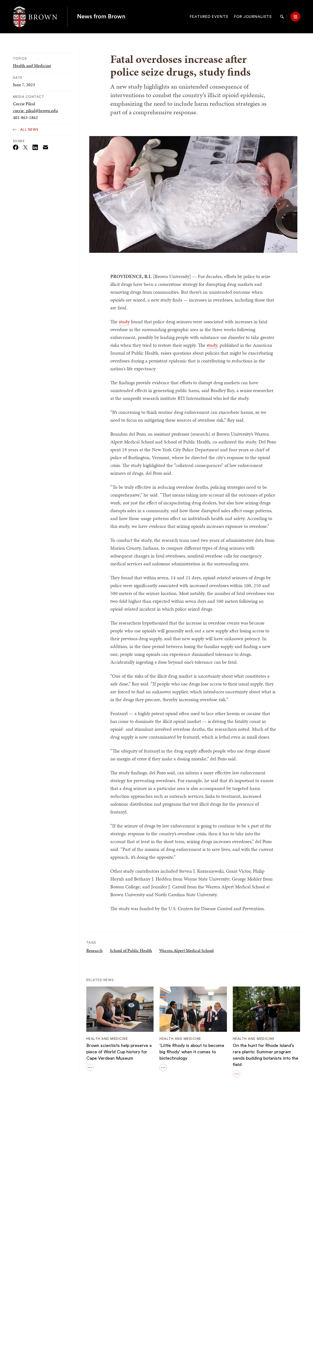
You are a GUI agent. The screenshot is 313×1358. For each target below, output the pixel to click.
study (124, 321)
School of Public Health (131, 950)
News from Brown (101, 17)
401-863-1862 (25, 117)
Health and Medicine (32, 65)
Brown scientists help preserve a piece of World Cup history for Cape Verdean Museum (119, 1051)
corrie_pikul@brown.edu (35, 110)
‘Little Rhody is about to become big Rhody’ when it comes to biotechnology (191, 1051)
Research (94, 950)
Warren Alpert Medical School (186, 950)
